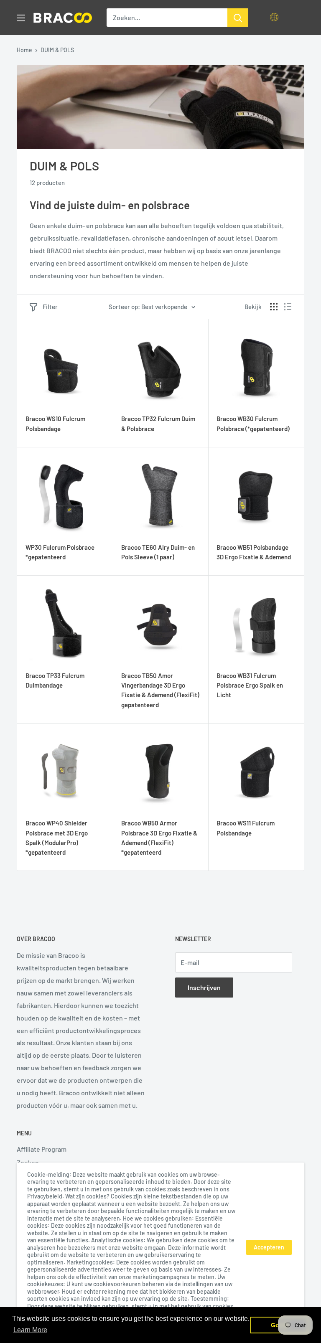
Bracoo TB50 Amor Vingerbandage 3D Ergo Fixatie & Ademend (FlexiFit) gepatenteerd (160, 690)
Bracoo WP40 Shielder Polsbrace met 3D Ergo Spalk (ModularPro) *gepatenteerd (56, 837)
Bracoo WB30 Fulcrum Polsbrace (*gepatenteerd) (253, 423)
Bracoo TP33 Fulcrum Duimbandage (54, 680)
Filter (50, 306)
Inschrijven (204, 987)
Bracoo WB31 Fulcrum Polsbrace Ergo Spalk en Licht (250, 685)
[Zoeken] (237, 17)
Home (24, 49)
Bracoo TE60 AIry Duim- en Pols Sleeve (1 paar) (158, 552)
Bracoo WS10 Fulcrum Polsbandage (55, 423)
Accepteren (269, 1247)
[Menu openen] (21, 18)
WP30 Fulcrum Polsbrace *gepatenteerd (59, 552)
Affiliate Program (41, 1149)
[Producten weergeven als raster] (274, 306)
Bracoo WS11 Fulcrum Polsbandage (246, 827)
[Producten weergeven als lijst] (287, 306)
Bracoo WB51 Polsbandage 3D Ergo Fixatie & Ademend (254, 552)
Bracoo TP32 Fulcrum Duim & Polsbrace (158, 423)
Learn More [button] (30, 1329)
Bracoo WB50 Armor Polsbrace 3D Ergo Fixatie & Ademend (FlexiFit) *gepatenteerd (159, 837)
